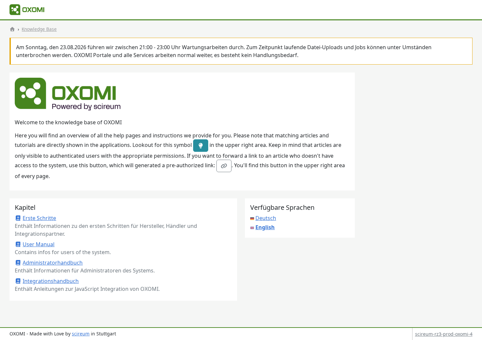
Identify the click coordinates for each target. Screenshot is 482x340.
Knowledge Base (39, 29)
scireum (81, 333)
